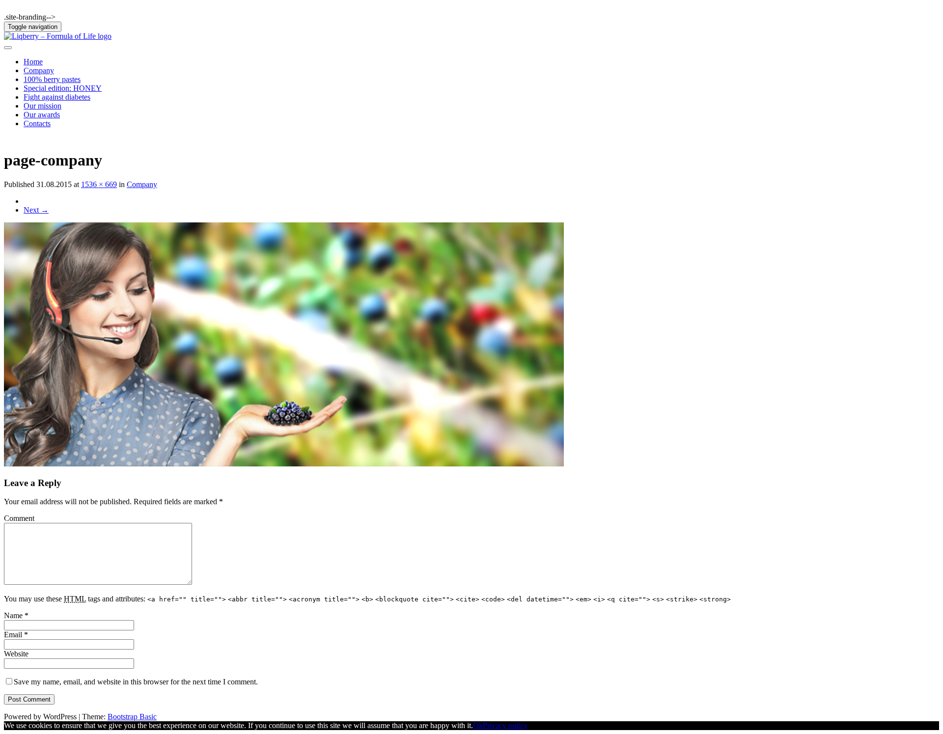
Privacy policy (505, 725)
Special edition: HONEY (63, 88)
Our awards (42, 114)
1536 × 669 (99, 184)
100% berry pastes (52, 79)
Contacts (37, 123)
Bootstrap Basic (132, 716)
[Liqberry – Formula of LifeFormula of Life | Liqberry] (57, 36)
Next (36, 210)
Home (33, 61)
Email (16, 634)
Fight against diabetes (57, 97)
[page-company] (284, 464)
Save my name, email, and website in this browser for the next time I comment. (136, 682)
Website (16, 654)
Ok (478, 725)
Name (16, 615)
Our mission (42, 106)
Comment (19, 518)
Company (39, 70)
